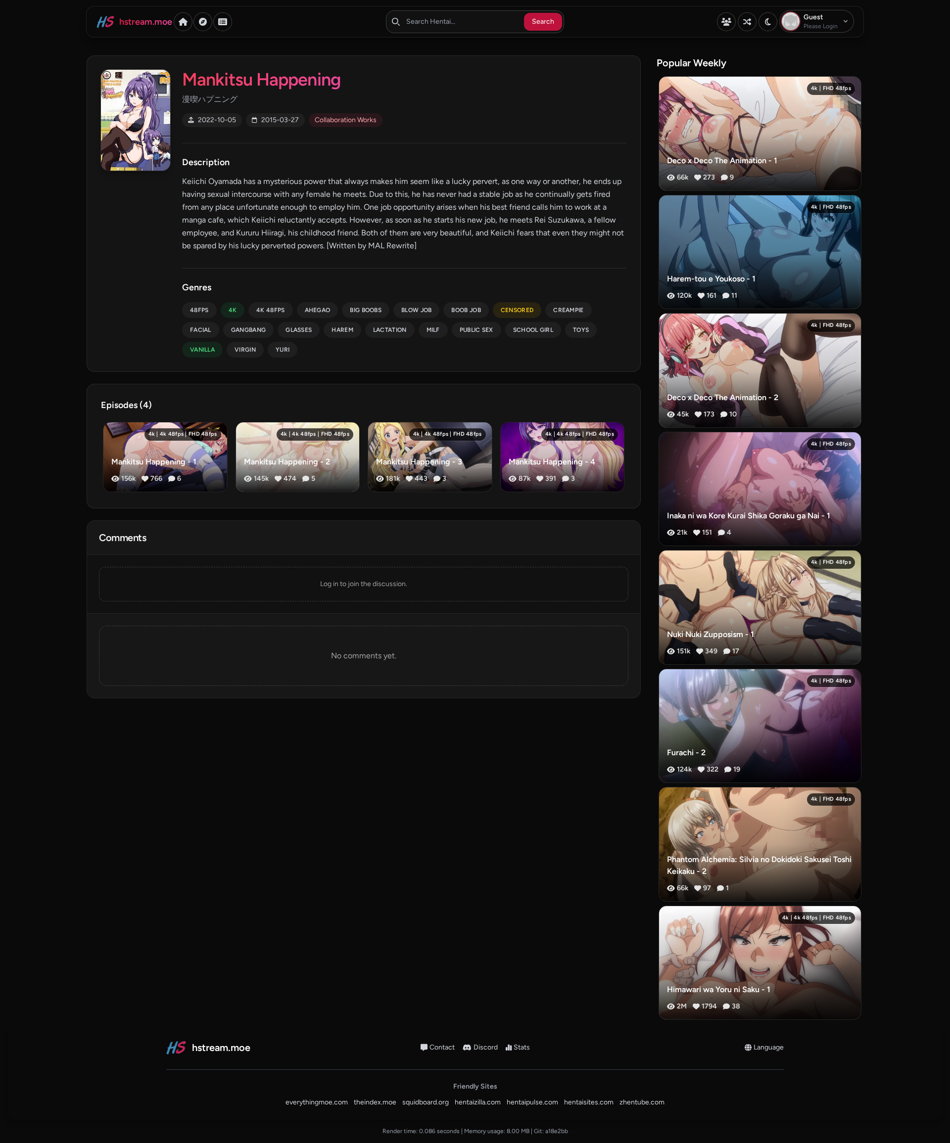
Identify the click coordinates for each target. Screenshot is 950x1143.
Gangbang (248, 329)
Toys (581, 329)
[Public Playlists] (223, 22)
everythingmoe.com (316, 1102)
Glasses (298, 329)
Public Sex (476, 329)
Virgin (245, 349)
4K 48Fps (270, 310)
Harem (342, 329)
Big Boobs (365, 310)
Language (769, 1047)
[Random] (747, 22)
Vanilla (202, 349)
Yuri (282, 349)
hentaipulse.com (532, 1102)
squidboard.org (425, 1102)
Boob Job (465, 310)
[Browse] (203, 22)
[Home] (183, 22)
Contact (442, 1047)
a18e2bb (556, 1131)
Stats (522, 1047)
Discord (486, 1047)
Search (543, 21)
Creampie (568, 310)
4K (233, 310)
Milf (433, 329)
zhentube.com (642, 1102)
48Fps (199, 310)
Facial (200, 329)
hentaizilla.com (478, 1102)
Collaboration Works (346, 120)
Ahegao (318, 310)
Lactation (390, 329)
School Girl (533, 329)
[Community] (726, 22)
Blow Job (416, 310)
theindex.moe (375, 1102)
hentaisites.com (589, 1102)
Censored (517, 310)
